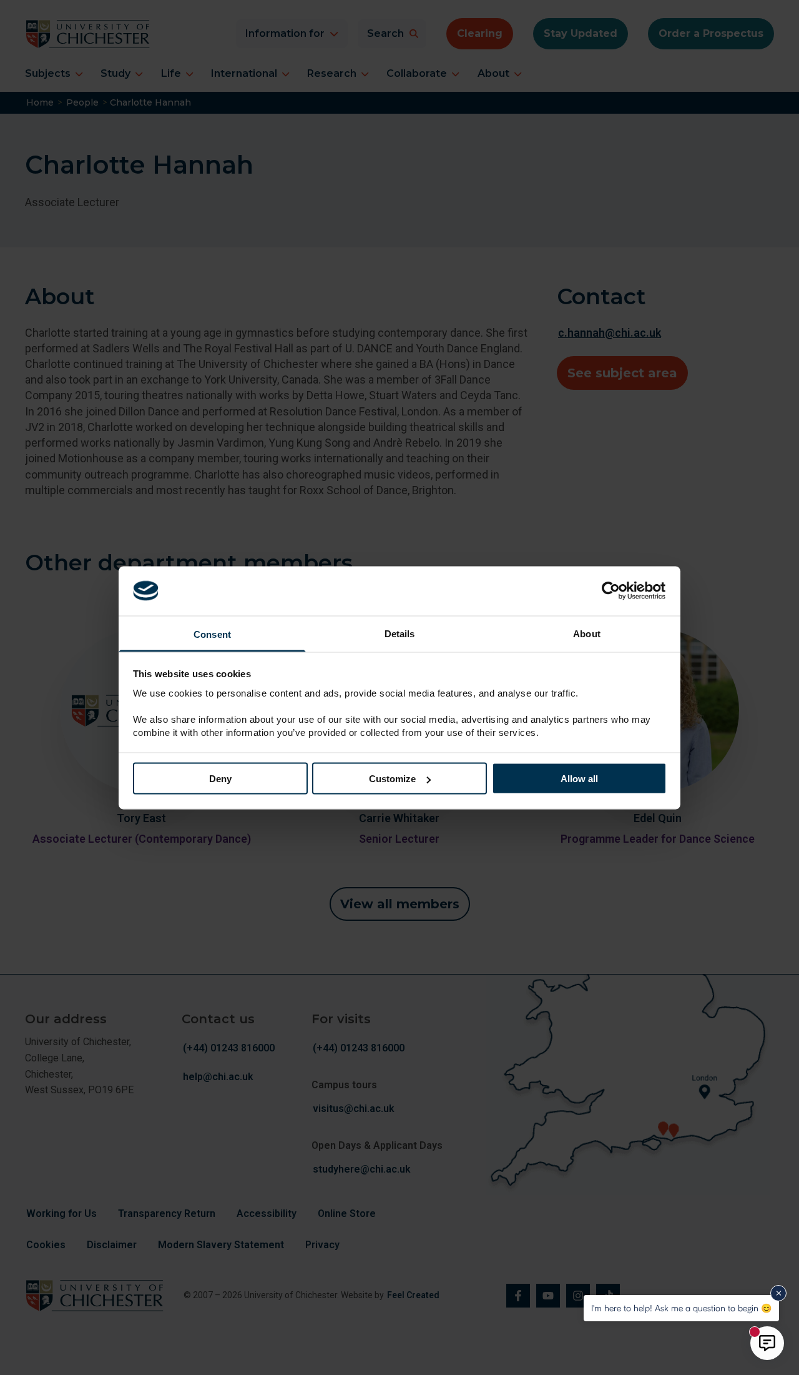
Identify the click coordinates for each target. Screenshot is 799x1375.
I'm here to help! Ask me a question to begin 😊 (681, 1308)
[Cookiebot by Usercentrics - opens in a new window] (612, 591)
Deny (220, 778)
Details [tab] (400, 633)
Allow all (579, 778)
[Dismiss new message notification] (778, 1293)
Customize (392, 778)
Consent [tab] (212, 633)
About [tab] (586, 633)
